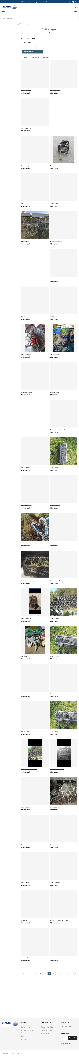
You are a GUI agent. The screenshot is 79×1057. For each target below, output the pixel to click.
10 (58, 974)
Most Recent (27, 42)
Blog (22, 1036)
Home (3, 24)
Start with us (25, 1027)
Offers (25, 58)
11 (62, 974)
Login (77, 7)
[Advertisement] (14, 43)
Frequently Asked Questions (27, 1031)
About (23, 1022)
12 (66, 974)
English (74, 2)
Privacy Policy (45, 1033)
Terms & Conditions (48, 1027)
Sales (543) (35, 58)
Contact (24, 1039)
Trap (34, 24)
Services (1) (46, 58)
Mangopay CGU (46, 1030)
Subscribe (72, 1038)
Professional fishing (13, 24)
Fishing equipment (25, 24)
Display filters (28, 52)
